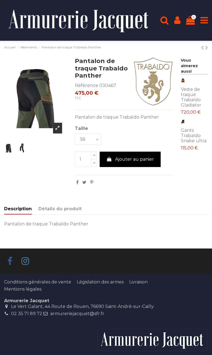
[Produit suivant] (203, 47)
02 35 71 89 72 (26, 313)
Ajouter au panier (134, 159)
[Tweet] (84, 182)
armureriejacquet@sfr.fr (77, 313)
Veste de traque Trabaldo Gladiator (191, 97)
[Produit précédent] (206, 47)
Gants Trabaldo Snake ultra (193, 135)
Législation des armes (100, 282)
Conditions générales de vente (37, 282)
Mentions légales (22, 289)
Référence (86, 85)
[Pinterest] (91, 182)
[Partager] (77, 182)
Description (18, 208)
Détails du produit (60, 208)
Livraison (138, 282)
